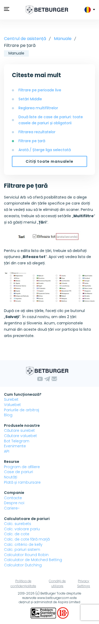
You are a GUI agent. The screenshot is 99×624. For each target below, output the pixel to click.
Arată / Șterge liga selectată (44, 149)
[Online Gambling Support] (44, 612)
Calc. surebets (17, 523)
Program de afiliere (22, 466)
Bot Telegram (16, 441)
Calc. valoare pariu (22, 529)
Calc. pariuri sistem (22, 549)
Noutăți (10, 477)
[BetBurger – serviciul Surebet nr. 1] (47, 9)
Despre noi (14, 503)
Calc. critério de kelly (23, 544)
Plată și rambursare (22, 482)
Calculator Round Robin (26, 554)
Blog (8, 415)
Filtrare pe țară (31, 140)
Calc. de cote (16, 534)
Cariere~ (12, 508)
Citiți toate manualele (49, 161)
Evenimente (15, 446)
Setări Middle (30, 99)
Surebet (11, 399)
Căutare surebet (19, 430)
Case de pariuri (18, 471)
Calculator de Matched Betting (33, 559)
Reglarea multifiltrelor (38, 108)
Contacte (13, 498)
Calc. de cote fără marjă (27, 539)
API (6, 451)
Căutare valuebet (20, 435)
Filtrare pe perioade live (39, 90)
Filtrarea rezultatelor (36, 132)
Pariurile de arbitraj (21, 410)
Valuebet (12, 404)
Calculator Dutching (23, 565)
